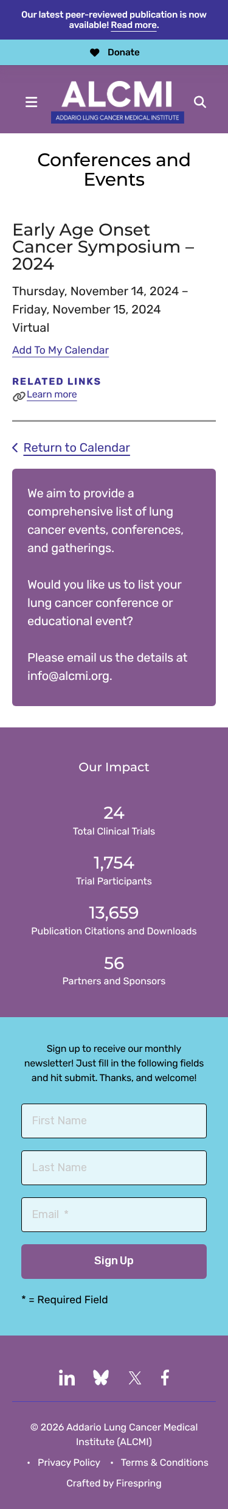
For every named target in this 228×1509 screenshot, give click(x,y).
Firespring (139, 1483)
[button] (31, 102)
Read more (133, 24)
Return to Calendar (76, 447)
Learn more (52, 394)
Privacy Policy (69, 1462)
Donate (124, 52)
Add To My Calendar (60, 351)
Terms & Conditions (165, 1462)
